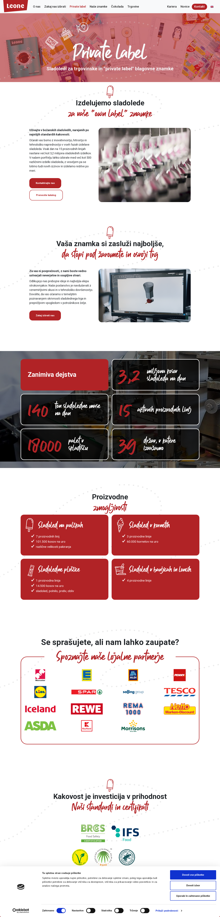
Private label (78, 6)
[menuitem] (212, 6)
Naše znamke (98, 6)
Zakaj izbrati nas (45, 315)
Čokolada (117, 6)
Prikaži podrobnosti (167, 910)
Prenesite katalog (46, 195)
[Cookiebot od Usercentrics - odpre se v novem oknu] (21, 910)
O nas (36, 6)
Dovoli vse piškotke (193, 874)
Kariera (172, 6)
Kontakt (199, 6)
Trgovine (133, 6)
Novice (185, 6)
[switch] (90, 910)
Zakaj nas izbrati (55, 6)
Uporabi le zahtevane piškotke (193, 895)
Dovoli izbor (193, 885)
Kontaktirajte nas (45, 183)
